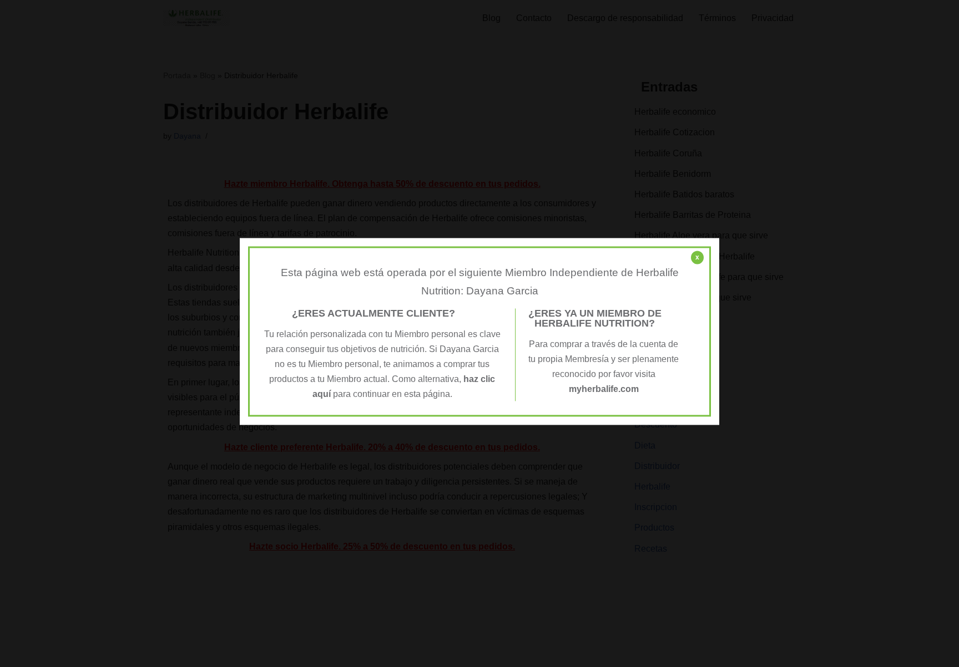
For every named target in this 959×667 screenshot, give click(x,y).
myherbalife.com (604, 389)
